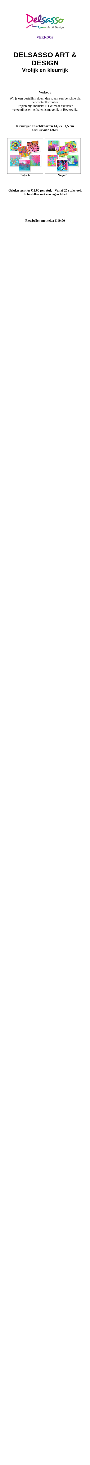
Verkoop (45, 37)
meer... (11, 1304)
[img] (45, 21)
